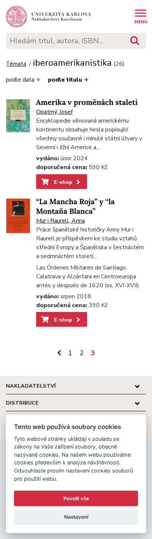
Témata (16, 64)
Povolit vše (76, 498)
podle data (20, 80)
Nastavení (76, 517)
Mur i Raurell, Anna (60, 221)
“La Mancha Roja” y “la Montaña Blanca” (75, 206)
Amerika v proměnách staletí (87, 102)
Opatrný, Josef (54, 112)
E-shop (62, 182)
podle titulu (65, 80)
